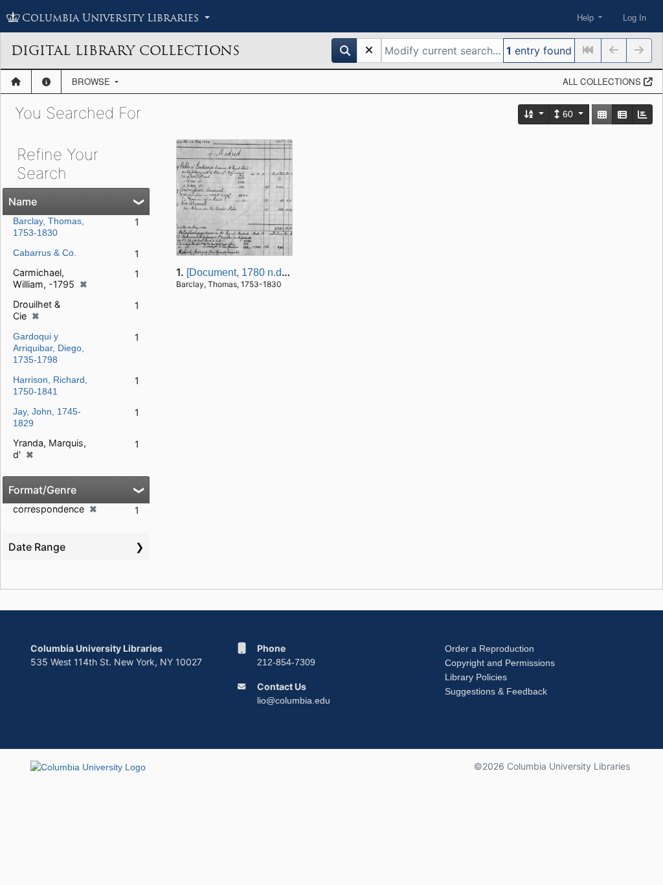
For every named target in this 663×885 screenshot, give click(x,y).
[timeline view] (642, 114)
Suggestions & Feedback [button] (496, 691)
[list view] (622, 114)
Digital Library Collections (125, 50)
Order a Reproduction (489, 648)
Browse (92, 81)
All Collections (603, 81)
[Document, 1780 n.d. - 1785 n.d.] (262, 272)
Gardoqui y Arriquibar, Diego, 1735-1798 (48, 348)
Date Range (36, 546)
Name (22, 201)
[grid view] (602, 114)
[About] (46, 81)
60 (568, 114)
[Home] (16, 81)
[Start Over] (369, 50)
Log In (634, 18)
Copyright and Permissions (500, 663)
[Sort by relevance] (534, 114)
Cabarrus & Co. (44, 252)
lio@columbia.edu (293, 700)
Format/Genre (42, 489)
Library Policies (476, 677)
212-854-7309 (286, 662)
